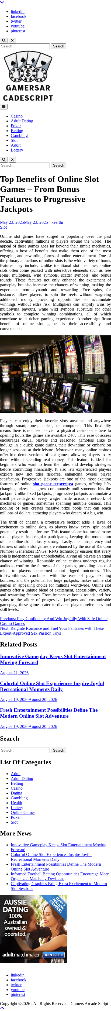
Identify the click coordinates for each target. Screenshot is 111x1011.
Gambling (19, 135)
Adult (15, 145)
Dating (16, 793)
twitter (16, 21)
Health (16, 802)
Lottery (17, 150)
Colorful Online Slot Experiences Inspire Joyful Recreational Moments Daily (52, 686)
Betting (17, 130)
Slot (14, 140)
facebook (18, 16)
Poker (16, 125)
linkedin (18, 11)
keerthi (57, 222)
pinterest (18, 31)
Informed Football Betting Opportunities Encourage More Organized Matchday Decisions (60, 876)
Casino (17, 116)
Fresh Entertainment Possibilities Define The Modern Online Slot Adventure (49, 713)
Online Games (23, 812)
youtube (18, 26)
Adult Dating (22, 121)
